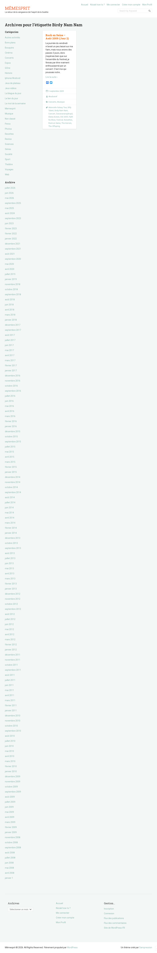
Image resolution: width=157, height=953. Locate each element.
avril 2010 (9, 756)
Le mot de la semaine (15, 103)
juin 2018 (9, 304)
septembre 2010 (13, 731)
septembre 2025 (13, 203)
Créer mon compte (131, 4)
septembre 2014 (13, 492)
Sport (7, 159)
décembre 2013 (12, 538)
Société (8, 154)
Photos (8, 129)
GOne (7, 68)
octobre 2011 (11, 665)
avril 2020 (9, 269)
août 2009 (10, 797)
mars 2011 (10, 700)
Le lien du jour (11, 98)
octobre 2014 (11, 487)
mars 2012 (10, 639)
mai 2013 (9, 568)
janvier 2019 (11, 279)
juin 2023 (9, 223)
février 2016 (11, 421)
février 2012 (11, 644)
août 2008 (10, 852)
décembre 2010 (12, 715)
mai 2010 (9, 751)
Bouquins (9, 47)
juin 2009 (9, 807)
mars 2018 (10, 315)
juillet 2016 (10, 396)
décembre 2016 (12, 375)
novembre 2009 (12, 781)
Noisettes (68, 120)
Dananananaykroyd (64, 114)
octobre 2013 (11, 543)
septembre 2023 (13, 218)
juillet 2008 (10, 857)
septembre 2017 (13, 330)
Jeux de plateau (12, 83)
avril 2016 (9, 411)
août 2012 (10, 614)
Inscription (109, 908)
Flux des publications (114, 918)
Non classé (10, 118)
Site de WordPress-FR (114, 928)
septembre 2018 (13, 294)
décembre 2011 (12, 654)
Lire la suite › (51, 77)
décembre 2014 (12, 477)
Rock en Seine (54, 123)
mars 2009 (10, 822)
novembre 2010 (12, 720)
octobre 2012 (11, 604)
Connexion (109, 913)
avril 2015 (9, 457)
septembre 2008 (13, 847)
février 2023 (11, 228)
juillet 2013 (10, 558)
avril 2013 (9, 573)
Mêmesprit (17, 8)
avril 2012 (9, 634)
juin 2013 (9, 563)
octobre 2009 (11, 786)
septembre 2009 (13, 791)
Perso (8, 124)
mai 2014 (9, 512)
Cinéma (8, 53)
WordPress (72, 947)
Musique (9, 113)
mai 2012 (9, 629)
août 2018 (10, 299)
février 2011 (11, 705)
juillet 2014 (10, 502)
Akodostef (52, 96)
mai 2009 (9, 812)
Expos (8, 63)
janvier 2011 (11, 710)
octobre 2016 (11, 386)
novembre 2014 (12, 482)
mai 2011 (9, 690)
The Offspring (54, 126)
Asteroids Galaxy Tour (57, 107)
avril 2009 (9, 817)
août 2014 (10, 497)
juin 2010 (9, 746)
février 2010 (11, 766)
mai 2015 (9, 452)
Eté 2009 (64, 117)
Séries (8, 149)
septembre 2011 (13, 670)
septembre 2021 (13, 249)
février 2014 (11, 528)
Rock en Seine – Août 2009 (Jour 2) (57, 37)
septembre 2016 (13, 391)
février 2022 (11, 233)
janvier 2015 (11, 472)
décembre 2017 (12, 325)
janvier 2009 (11, 832)
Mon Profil (147, 4)
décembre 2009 (12, 776)
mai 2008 (9, 868)
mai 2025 (9, 208)
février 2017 (11, 365)
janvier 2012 (11, 649)
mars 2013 (10, 578)
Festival (59, 120)
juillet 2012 (10, 619)
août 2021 (10, 254)
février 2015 (11, 467)
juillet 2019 (10, 274)
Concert (51, 114)
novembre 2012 (12, 599)
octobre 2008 (11, 842)
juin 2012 (9, 624)
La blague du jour (13, 93)
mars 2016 (10, 416)
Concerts (9, 58)
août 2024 (10, 213)
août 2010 (10, 736)
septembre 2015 (13, 441)
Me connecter (113, 4)
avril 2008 (9, 873)
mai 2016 (9, 406)
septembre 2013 (13, 548)
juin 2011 (9, 685)
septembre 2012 (13, 609)
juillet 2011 (10, 680)
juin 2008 (9, 863)
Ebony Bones (53, 117)
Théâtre (9, 164)
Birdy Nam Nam (61, 110)
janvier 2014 (11, 533)
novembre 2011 (12, 660)
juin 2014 (9, 507)
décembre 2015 (12, 431)
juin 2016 (9, 401)
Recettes (9, 134)
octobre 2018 (11, 289)
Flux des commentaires (115, 923)
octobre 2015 (11, 436)
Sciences (9, 144)
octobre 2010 (11, 726)
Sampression (145, 947)
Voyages (9, 169)
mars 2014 (10, 523)
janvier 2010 (11, 771)
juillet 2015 (10, 446)
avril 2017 (9, 355)
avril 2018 (9, 309)
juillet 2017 (10, 340)
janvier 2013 (11, 589)
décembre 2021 (12, 243)
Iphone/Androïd (12, 78)
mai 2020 (9, 264)
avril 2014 (9, 517)
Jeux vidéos (10, 88)
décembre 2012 (12, 594)
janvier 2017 (11, 370)
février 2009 (11, 827)
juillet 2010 (10, 741)
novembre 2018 (12, 284)
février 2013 (11, 583)
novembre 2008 (12, 837)
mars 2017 (10, 360)
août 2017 (10, 335)
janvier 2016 (11, 426)
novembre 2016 (12, 380)
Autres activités (12, 37)
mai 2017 (9, 350)
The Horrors (66, 123)
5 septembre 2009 (56, 91)
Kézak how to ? (97, 4)
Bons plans (10, 42)
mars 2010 (10, 761)
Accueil (84, 4)
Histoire (8, 73)
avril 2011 (9, 695)
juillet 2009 (10, 802)
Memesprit (10, 108)
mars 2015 (10, 462)
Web (7, 174)
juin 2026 (9, 193)
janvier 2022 (11, 238)
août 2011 (10, 675)
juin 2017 (9, 345)
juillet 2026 (10, 188)
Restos (8, 139)
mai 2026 (9, 198)
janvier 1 (9, 878)
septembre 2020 (13, 259)
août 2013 (10, 553)
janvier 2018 (11, 320)
